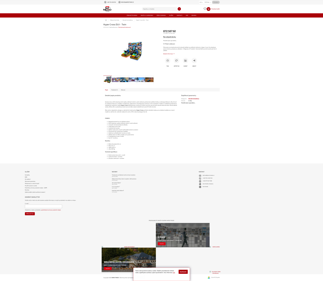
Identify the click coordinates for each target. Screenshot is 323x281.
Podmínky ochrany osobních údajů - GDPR (36, 187)
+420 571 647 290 (207, 181)
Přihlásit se (29, 213)
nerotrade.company (208, 183)
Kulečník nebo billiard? (118, 190)
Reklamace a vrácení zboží (32, 183)
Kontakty (27, 175)
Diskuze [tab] (123, 90)
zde (174, 272)
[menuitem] (132, 15)
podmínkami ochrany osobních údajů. (51, 210)
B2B (26, 177)
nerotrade (205, 186)
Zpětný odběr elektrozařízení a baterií (35, 192)
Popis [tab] (106, 90)
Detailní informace (168, 53)
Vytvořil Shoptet (215, 277)
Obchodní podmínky (30, 181)
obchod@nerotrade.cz (208, 175)
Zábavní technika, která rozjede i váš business (124, 179)
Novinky (27, 190)
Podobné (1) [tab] (114, 90)
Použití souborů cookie (31, 185)
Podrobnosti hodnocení (124, 27)
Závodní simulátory (193, 98)
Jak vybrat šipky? (116, 182)
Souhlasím (183, 272)
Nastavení (140, 277)
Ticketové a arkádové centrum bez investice (123, 175)
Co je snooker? (116, 186)
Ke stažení (27, 179)
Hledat (179, 9)
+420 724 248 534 (207, 178)
